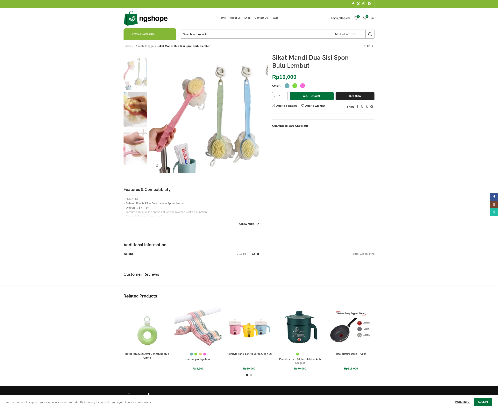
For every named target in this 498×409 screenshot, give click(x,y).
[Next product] (372, 46)
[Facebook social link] (353, 4)
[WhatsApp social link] (363, 4)
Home (127, 45)
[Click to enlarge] (157, 165)
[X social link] (358, 4)
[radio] (287, 85)
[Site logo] (146, 17)
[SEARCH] (370, 34)
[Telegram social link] (369, 4)
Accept (483, 401)
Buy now (355, 96)
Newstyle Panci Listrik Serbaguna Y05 (249, 353)
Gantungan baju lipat (198, 359)
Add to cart (311, 96)
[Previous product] (365, 46)
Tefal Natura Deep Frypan (351, 353)
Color (275, 85)
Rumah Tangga (144, 45)
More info (462, 401)
